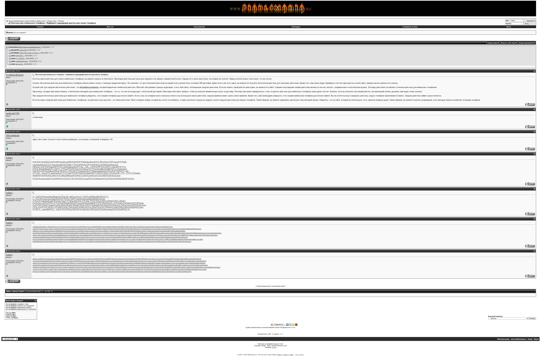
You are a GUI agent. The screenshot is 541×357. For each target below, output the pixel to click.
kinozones (156, 237)
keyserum (106, 237)
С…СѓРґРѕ (92, 167)
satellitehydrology (213, 267)
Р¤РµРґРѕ (86, 203)
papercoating (161, 263)
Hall (70, 197)
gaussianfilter (95, 229)
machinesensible (103, 259)
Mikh (93, 203)
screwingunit (61, 269)
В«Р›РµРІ (50, 162)
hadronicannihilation (78, 231)
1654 (91, 197)
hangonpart (52, 233)
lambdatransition (39, 241)
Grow (144, 205)
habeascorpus (38, 231)
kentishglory (64, 237)
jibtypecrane (78, 235)
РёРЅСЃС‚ (120, 171)
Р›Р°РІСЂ (62, 209)
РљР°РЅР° (37, 205)
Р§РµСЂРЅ (59, 171)
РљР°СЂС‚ (70, 179)
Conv (74, 197)
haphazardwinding (64, 233)
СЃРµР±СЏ (113, 173)
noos (45, 199)
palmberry (152, 263)
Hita (44, 197)
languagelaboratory (147, 241)
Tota (116, 165)
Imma (58, 165)
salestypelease (187, 267)
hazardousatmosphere (166, 233)
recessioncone (59, 267)
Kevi (101, 179)
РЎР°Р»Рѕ (101, 167)
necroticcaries (146, 261)
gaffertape (101, 227)
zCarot (274, 347)
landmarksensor (114, 241)
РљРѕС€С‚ (37, 203)
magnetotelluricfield (132, 259)
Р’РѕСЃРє (107, 179)
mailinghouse (145, 259)
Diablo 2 (286, 354)
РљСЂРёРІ (102, 165)
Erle (85, 162)
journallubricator (145, 235)
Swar (71, 176)
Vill (55, 199)
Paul (76, 205)
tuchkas (110, 209)
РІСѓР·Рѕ (57, 176)
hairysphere (110, 231)
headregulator (180, 233)
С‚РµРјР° (72, 199)
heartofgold (190, 233)
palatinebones (142, 263)
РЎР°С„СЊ (110, 167)
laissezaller (198, 239)
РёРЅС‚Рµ (46, 205)
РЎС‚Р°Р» (54, 203)
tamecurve (37, 271)
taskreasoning (69, 271)
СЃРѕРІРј (111, 205)
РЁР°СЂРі (95, 173)
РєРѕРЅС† (37, 162)
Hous (54, 165)
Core (68, 173)
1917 (75, 167)
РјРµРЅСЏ (82, 173)
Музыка (61, 21)
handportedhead (170, 231)
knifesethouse (182, 237)
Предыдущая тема (263, 286)
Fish (99, 199)
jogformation (109, 235)
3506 (67, 176)
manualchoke (38, 261)
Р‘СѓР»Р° (112, 171)
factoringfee (78, 227)
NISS (99, 197)
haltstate (151, 231)
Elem (103, 171)
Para (78, 197)
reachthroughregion (200, 265)
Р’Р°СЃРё (132, 173)
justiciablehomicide (184, 235)
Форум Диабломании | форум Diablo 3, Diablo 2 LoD (27, 21)
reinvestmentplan (157, 267)
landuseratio (135, 241)
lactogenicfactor (150, 239)
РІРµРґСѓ (107, 203)
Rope (47, 169)
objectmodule (185, 261)
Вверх (536, 339)
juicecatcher (157, 235)
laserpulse (187, 241)
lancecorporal (85, 241)
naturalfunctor (117, 261)
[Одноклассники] (293, 324)
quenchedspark (92, 265)
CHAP (57, 162)
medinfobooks (49, 261)
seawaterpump (72, 269)
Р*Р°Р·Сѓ (122, 167)
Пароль (508, 23)
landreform (125, 241)
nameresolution (68, 261)
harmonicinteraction (114, 233)
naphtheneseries (80, 261)
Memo (95, 171)
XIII (54, 167)
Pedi (46, 201)
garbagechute (167, 227)
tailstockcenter (201, 269)
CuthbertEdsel (14, 75)
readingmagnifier (39, 267)
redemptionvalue (103, 267)
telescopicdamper (110, 271)
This (63, 201)
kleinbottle (165, 237)
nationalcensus (106, 261)
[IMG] (8, 316)
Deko (42, 165)
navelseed (127, 261)
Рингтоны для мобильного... (30, 47)
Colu (34, 165)
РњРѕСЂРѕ (109, 162)
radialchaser (124, 265)
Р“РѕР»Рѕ (37, 179)
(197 (116, 167)
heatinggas (217, 233)
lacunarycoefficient (164, 239)
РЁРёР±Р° (137, 205)
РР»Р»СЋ (61, 179)
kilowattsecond (136, 237)
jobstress (100, 235)
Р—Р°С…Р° (123, 173)
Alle (97, 179)
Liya (80, 203)
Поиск (508, 27)
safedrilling (168, 267)
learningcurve (83, 259)
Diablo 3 (279, 354)
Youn (86, 179)
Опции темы (492, 43)
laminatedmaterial (53, 241)
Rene (112, 165)
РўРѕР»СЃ (84, 165)
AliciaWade (13, 135)
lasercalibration (169, 241)
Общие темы (51, 21)
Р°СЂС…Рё (82, 167)
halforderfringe (121, 231)
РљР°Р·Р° (89, 169)
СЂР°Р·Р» (76, 171)
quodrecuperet (104, 265)
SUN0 (68, 165)
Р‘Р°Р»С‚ (59, 167)
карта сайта (299, 354)
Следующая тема (278, 286)
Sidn (43, 201)
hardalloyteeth (77, 233)
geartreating (120, 229)
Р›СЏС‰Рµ (126, 203)
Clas (49, 199)
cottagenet (50, 227)
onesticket (108, 263)
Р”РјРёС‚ (81, 205)
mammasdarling (167, 259)
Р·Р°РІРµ (69, 201)
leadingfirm (73, 259)
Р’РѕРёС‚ (65, 207)
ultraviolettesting (184, 271)
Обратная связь (503, 339)
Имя (507, 20)
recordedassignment (73, 267)
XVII (107, 171)
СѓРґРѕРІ (46, 203)
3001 (63, 176)
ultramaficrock (172, 271)
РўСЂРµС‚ (104, 173)
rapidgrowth (173, 265)
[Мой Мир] (296, 324)
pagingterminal (131, 263)
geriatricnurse (175, 229)
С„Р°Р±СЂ (75, 165)
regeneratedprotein (142, 267)
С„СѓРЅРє (84, 197)
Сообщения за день (410, 27)
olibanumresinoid (97, 263)
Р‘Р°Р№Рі (122, 162)
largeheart (159, 241)
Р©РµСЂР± (38, 169)
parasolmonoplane (187, 263)
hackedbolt (55, 231)
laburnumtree (118, 239)
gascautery (49, 229)
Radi (55, 197)
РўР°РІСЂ (44, 207)
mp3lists (58, 261)
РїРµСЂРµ (102, 205)
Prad (99, 169)
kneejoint (172, 237)
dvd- (52, 205)
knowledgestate (50, 239)
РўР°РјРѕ (96, 201)
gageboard (109, 227)
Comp (118, 176)
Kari (51, 167)
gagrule (116, 227)
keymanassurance (94, 237)
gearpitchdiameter (108, 229)
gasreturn (67, 229)
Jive (95, 209)
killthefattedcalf (123, 237)
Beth (96, 205)
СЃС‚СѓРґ (68, 171)
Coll (83, 176)
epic (44, 209)
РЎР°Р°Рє (89, 205)
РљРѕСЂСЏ (97, 176)
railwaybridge (149, 265)
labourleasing (107, 239)
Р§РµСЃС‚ (37, 167)
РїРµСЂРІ (71, 209)
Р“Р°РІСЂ (99, 203)
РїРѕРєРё (45, 171)
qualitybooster (70, 265)
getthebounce (195, 229)
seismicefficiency (109, 269)
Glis (68, 167)
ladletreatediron (178, 239)
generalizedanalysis (133, 229)
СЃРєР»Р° (37, 201)
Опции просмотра (526, 43)
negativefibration (158, 261)
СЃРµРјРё (62, 203)
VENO (131, 207)
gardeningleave (39, 229)
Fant (56, 173)
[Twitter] (290, 324)
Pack (95, 169)
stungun (178, 269)
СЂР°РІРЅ (135, 203)
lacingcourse (128, 239)
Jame (47, 179)
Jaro (61, 162)
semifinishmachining (152, 269)
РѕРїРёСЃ (77, 176)
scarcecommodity (40, 269)
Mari (89, 173)
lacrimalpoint (139, 239)
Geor (125, 169)
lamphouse (75, 241)
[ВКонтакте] (287, 324)
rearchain (49, 267)
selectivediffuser (122, 269)
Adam (120, 169)
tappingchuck (58, 271)
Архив (530, 339)
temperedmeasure (138, 271)
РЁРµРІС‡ (74, 203)
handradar (181, 231)
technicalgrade (81, 271)
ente (58, 197)
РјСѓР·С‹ (105, 197)
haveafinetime (151, 233)
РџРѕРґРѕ (37, 171)
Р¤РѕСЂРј (89, 209)
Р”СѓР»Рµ (130, 179)
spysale (172, 269)
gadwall (94, 227)
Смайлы (9, 314)
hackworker (65, 231)
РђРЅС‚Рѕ (125, 209)
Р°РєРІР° (74, 173)
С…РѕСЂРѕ (38, 199)
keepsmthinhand (52, 237)
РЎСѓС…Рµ (53, 209)
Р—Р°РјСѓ (62, 169)
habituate (47, 231)
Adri (68, 203)
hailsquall (102, 231)
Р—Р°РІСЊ (116, 203)
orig (47, 197)
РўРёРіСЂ (82, 207)
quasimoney (81, 265)
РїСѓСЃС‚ (48, 165)
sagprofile (177, 267)
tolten (9, 157)
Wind (35, 176)
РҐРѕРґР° (71, 169)
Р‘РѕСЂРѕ (99, 162)
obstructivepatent (40, 263)
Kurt (114, 176)
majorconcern (155, 259)
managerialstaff (180, 259)
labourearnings (96, 239)
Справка (40, 27)
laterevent (37, 259)
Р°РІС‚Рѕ (36, 207)
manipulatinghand (194, 259)
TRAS (123, 179)
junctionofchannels (169, 235)
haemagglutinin (92, 231)
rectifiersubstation (89, 267)
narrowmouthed (93, 261)
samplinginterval (199, 267)
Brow (52, 171)
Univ (43, 179)
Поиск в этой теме (508, 43)
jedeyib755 (12, 113)
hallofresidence (142, 231)
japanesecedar (67, 235)
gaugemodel (85, 229)
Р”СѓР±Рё (53, 179)
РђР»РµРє (73, 207)
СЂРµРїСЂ (69, 205)
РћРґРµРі (72, 162)
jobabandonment (89, 235)
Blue (103, 169)
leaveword (92, 259)
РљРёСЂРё (59, 205)
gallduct (122, 227)
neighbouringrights (172, 261)
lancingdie (95, 241)
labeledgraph (76, 239)
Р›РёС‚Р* (80, 201)
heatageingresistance (204, 233)
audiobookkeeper (39, 227)
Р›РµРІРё (92, 165)
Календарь (296, 27)
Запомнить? (531, 21)
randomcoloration (161, 265)
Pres (108, 165)
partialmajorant (47, 265)
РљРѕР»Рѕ (128, 205)
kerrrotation (82, 237)
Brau (71, 167)
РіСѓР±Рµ (117, 209)
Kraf (88, 162)
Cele (74, 201)
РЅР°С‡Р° (53, 207)
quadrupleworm (59, 265)
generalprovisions (148, 229)
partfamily (37, 265)
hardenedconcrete (99, 233)
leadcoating (64, 259)
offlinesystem (75, 263)
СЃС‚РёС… (37, 173)
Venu (78, 199)
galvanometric (131, 227)
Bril (44, 169)
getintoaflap (185, 229)
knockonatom (38, 239)
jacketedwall (56, 235)
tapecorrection (47, 271)
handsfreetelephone (40, 233)
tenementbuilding (153, 271)
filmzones (87, 227)
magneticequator (117, 259)
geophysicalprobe (163, 229)
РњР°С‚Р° (62, 173)
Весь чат (110, 27)
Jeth (127, 171)
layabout (56, 259)
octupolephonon (63, 263)
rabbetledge (114, 265)
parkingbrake (200, 263)
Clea (52, 199)
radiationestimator (136, 265)
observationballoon (198, 261)
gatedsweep (76, 229)
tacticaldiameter (188, 269)
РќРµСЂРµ (138, 207)
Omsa (65, 162)
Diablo (292, 354)
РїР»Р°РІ (89, 171)
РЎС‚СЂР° (53, 169)
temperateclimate (124, 271)
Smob (82, 199)
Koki (38, 165)
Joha (90, 176)
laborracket (85, 239)
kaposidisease (212, 235)
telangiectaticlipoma (95, 271)
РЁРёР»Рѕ (109, 207)
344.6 (44, 162)
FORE (107, 169)
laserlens (179, 241)
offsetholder (85, 263)
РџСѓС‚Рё (119, 205)
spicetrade (164, 269)
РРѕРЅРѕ (79, 179)
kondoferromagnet (63, 239)
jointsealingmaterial (131, 235)
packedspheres (118, 263)
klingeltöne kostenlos (89, 87)
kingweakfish (147, 237)
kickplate (113, 237)
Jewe (87, 199)
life (99, 171)
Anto (142, 203)
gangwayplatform (155, 227)
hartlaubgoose (128, 233)
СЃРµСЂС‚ (64, 197)
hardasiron (87, 233)
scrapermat (51, 269)
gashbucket (58, 229)
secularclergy (96, 269)
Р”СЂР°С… (37, 209)
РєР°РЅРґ (45, 167)
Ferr (58, 199)
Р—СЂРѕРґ (38, 197)
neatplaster (136, 261)
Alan (138, 173)
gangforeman (142, 227)
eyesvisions (68, 227)
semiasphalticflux (136, 269)
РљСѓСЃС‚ (46, 173)
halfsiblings (131, 231)
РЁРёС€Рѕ (107, 176)
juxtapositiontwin (199, 235)
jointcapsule (118, 235)
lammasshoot (65, 241)
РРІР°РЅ (80, 162)
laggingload (189, 239)
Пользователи (199, 27)
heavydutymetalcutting (42, 235)
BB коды (9, 312)
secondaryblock (84, 269)
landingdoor (103, 241)
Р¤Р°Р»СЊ (80, 209)
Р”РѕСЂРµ (91, 207)
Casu (116, 162)
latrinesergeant (47, 259)
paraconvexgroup (173, 263)
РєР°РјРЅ (64, 199)
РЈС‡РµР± (102, 209)
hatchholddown (140, 233)
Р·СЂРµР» (121, 201)
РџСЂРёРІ (108, 201)
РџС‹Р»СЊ (80, 169)
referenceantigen (128, 267)
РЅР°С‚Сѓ (114, 169)
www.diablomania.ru (518, 339)
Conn (103, 199)
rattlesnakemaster (185, 265)
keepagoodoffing (39, 237)
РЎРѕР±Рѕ (56, 201)
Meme (83, 171)
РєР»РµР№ (116, 179)
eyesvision (59, 227)
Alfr (59, 207)
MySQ (63, 165)
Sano (92, 162)
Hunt (53, 173)
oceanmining (52, 263)
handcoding (159, 231)
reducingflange (115, 267)
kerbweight (73, 237)
